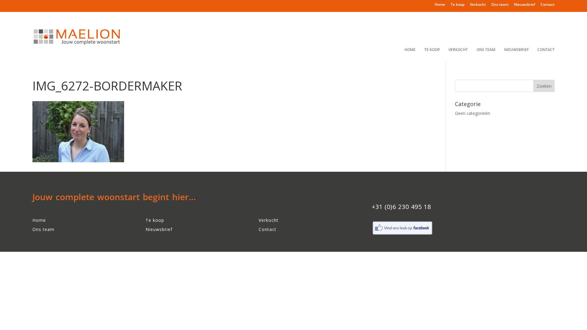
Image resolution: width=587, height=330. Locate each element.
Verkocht (478, 5)
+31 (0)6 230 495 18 (401, 207)
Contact (548, 5)
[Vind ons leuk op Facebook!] (402, 234)
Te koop (457, 5)
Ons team (499, 5)
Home (440, 5)
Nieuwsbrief (524, 5)
